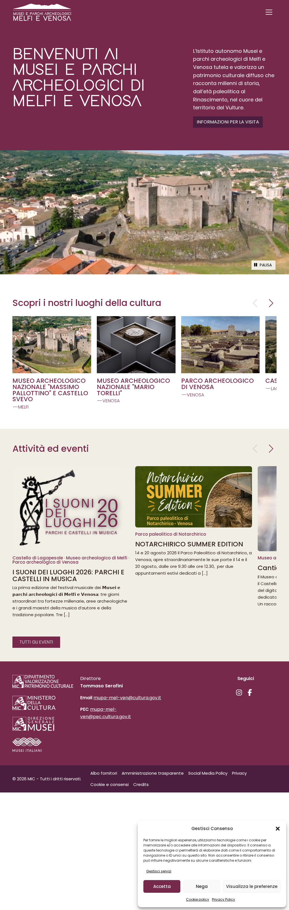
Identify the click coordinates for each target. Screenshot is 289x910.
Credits (141, 784)
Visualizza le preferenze (251, 886)
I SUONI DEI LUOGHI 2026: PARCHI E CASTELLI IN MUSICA (68, 575)
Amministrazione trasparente (153, 773)
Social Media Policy (207, 773)
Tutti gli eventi (36, 642)
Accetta (162, 886)
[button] (278, 828)
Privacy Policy (223, 899)
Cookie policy (197, 899)
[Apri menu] (269, 12)
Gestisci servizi (158, 871)
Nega (202, 886)
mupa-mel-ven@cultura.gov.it (127, 697)
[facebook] (250, 692)
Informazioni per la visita (228, 122)
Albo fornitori (103, 773)
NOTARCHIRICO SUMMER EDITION (189, 544)
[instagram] (239, 692)
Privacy (239, 773)
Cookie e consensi (109, 784)
